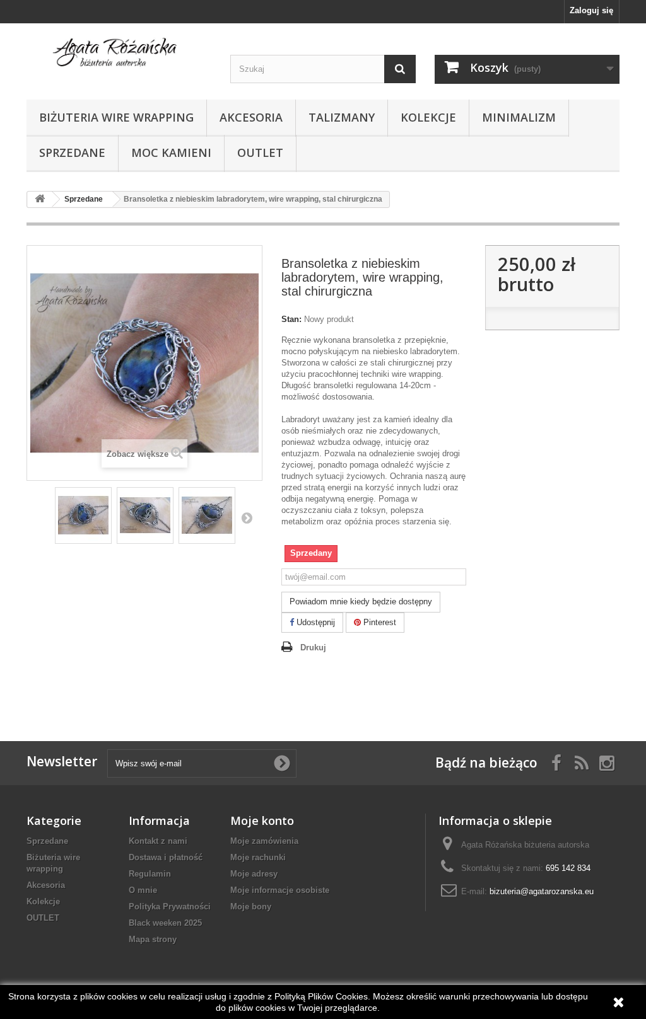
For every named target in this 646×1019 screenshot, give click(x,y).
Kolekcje (428, 117)
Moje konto (262, 820)
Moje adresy (254, 873)
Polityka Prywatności (170, 906)
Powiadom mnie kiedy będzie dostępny (361, 601)
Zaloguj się (591, 10)
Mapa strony (153, 939)
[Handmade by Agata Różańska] (118, 56)
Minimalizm (519, 117)
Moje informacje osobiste (279, 890)
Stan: (291, 319)
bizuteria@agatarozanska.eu (542, 891)
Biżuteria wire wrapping (116, 117)
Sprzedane (72, 152)
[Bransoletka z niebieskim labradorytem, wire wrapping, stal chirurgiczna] (83, 515)
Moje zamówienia (264, 841)
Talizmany (341, 117)
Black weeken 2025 (165, 923)
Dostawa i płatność (166, 857)
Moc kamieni (171, 152)
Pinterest (378, 622)
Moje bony (250, 906)
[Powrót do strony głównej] (40, 199)
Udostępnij (314, 622)
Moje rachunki (258, 857)
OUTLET (260, 152)
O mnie (143, 890)
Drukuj (313, 647)
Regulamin (150, 873)
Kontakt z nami (158, 841)
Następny (246, 517)
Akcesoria (251, 117)
